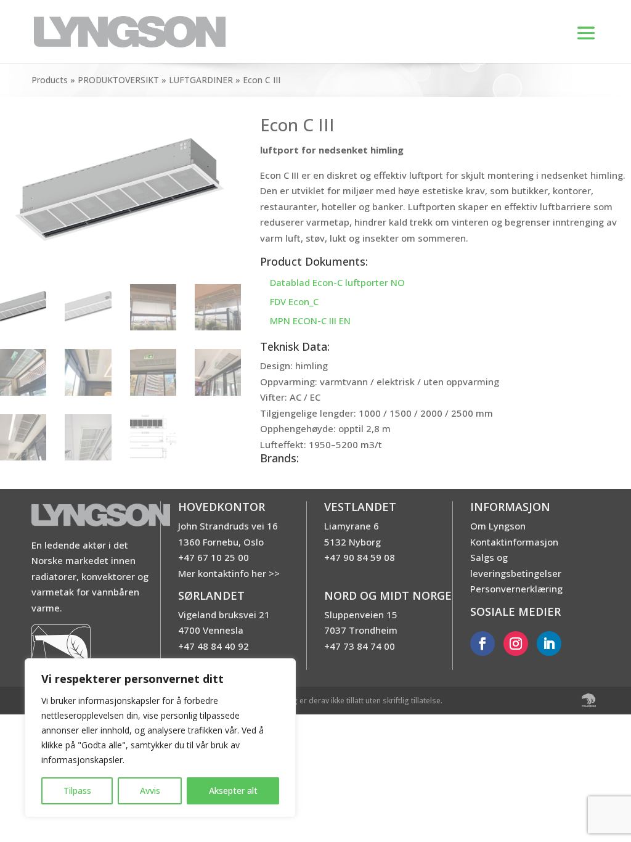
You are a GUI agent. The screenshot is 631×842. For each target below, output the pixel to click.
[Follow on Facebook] (482, 643)
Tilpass (77, 790)
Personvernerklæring (516, 588)
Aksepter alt (233, 790)
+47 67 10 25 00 (213, 557)
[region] (160, 737)
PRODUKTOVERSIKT (118, 80)
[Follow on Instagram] (515, 643)
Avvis (150, 790)
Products (49, 80)
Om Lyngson (498, 526)
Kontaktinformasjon (514, 542)
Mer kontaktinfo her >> (229, 573)
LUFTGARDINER (201, 80)
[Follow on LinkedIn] (549, 643)
